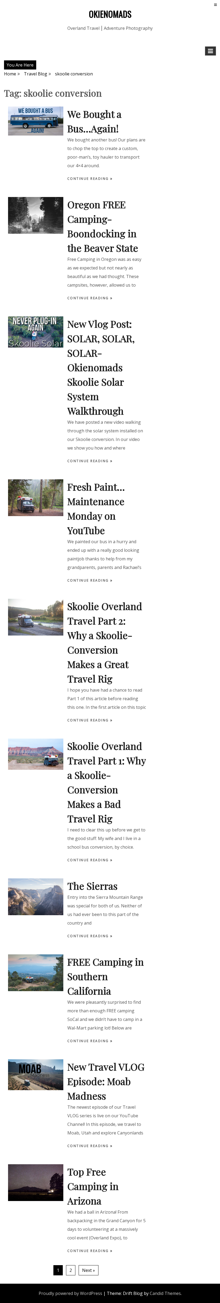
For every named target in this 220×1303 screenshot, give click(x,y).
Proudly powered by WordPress (70, 1293)
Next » (88, 1270)
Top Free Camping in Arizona (93, 1186)
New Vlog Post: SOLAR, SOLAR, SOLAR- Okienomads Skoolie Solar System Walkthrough (101, 367)
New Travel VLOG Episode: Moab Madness (105, 1081)
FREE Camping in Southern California (105, 976)
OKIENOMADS (110, 14)
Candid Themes (165, 1293)
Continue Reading (89, 178)
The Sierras (92, 885)
